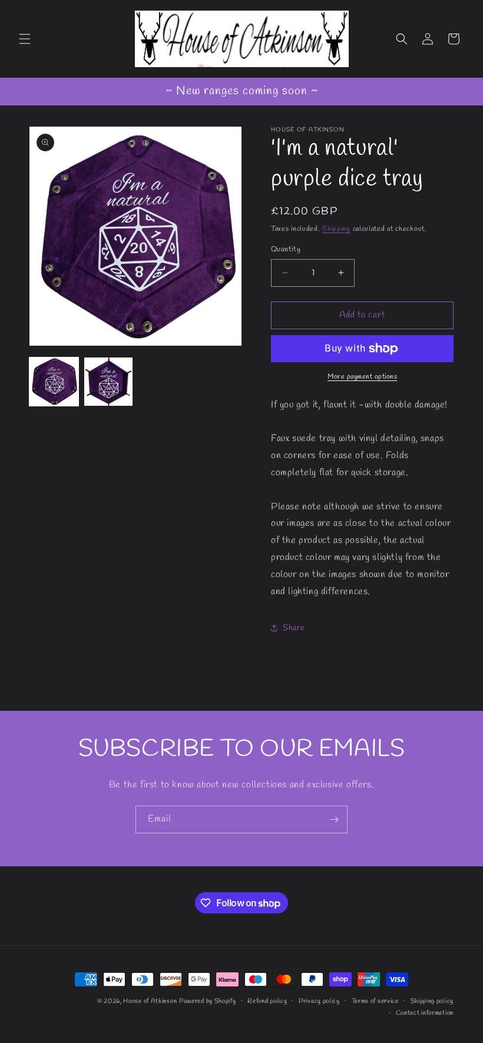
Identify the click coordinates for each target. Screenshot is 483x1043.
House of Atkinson (150, 1001)
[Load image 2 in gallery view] (108, 381)
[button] (25, 39)
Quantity (285, 249)
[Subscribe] (334, 819)
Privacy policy (319, 1001)
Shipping (336, 229)
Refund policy (267, 1001)
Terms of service (375, 1001)
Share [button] (294, 628)
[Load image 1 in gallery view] (53, 381)
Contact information (425, 1013)
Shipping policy (432, 1001)
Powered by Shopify (207, 1001)
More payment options (362, 377)
